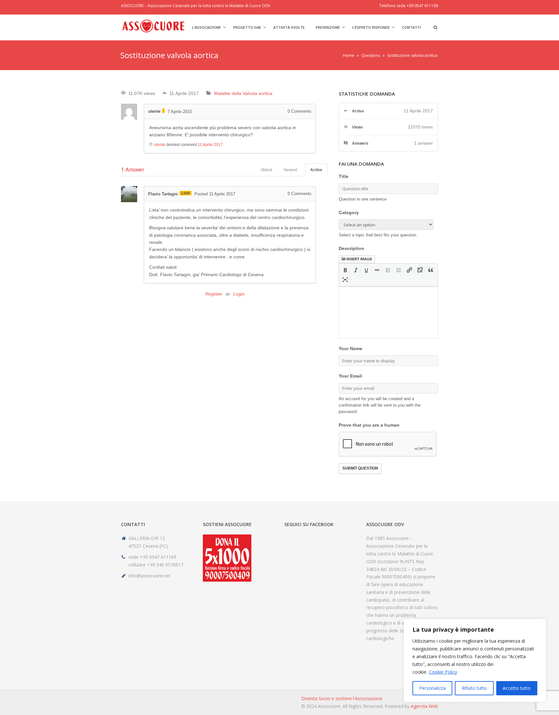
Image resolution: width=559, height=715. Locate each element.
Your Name (350, 348)
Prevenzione (328, 27)
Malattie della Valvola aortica (243, 93)
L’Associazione (206, 27)
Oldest (266, 170)
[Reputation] (163, 111)
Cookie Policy (443, 672)
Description (351, 248)
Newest (290, 170)
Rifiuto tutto (474, 688)
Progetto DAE (247, 27)
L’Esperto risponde (371, 27)
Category (349, 212)
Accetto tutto (517, 688)
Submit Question (360, 468)
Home (348, 55)
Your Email (350, 375)
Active (316, 170)
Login (239, 293)
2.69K (185, 193)
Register (214, 293)
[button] (345, 270)
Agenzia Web (424, 706)
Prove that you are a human (369, 425)
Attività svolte (289, 27)
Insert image (359, 259)
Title (343, 176)
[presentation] (345, 270)
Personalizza (432, 688)
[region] (475, 660)
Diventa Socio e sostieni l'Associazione (341, 698)
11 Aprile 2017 (210, 144)
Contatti (411, 27)
